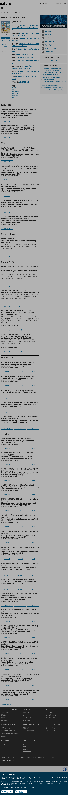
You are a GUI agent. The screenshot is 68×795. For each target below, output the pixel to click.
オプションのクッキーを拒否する (21, 792)
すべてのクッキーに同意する (7, 792)
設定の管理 (23, 787)
